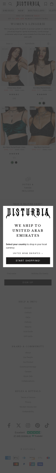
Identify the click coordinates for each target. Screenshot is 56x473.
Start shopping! (28, 260)
